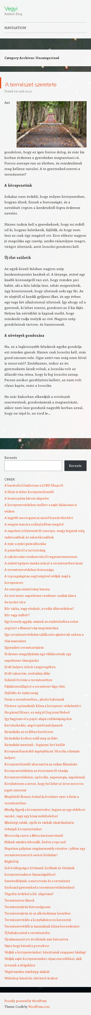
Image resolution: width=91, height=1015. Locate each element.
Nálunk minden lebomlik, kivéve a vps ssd (35, 853)
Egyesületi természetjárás (24, 658)
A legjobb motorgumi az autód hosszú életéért (38, 529)
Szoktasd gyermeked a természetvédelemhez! (39, 898)
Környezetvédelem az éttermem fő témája (36, 781)
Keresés (10, 468)
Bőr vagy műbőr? (17, 626)
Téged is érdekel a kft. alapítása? (29, 905)
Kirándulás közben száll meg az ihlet (31, 749)
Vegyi (10, 8)
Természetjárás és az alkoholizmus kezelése (37, 924)
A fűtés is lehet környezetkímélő (29, 503)
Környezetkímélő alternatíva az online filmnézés (40, 775)
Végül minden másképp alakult (27, 982)
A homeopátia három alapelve (26, 509)
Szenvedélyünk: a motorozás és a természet (37, 892)
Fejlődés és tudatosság (21, 704)
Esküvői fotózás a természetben (28, 691)
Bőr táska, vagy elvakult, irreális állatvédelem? (39, 619)
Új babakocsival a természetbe (27, 944)
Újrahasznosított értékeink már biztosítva (36, 950)
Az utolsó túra (14, 613)
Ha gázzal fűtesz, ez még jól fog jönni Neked (37, 723)
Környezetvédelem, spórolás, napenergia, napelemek (44, 788)
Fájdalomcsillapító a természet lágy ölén (34, 697)
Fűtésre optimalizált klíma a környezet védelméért (42, 717)
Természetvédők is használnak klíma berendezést (42, 937)
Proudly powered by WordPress (25, 1012)
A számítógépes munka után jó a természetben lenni (43, 574)
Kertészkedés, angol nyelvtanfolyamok (33, 736)
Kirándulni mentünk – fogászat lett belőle (34, 756)
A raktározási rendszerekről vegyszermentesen (40, 568)
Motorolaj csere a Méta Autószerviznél (33, 846)
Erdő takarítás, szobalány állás (27, 684)
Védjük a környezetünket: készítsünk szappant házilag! (45, 963)
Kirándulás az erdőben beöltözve (28, 743)
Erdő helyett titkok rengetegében (30, 678)
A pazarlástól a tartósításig (25, 561)
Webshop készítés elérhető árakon (31, 989)
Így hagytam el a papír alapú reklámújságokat (38, 730)
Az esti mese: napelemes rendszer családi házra (40, 606)
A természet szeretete (30, 88)
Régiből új (11, 872)
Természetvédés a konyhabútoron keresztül (37, 931)
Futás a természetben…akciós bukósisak (34, 710)
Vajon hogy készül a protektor (26, 957)
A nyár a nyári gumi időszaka (25, 555)
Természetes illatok (19, 911)
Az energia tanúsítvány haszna (27, 600)
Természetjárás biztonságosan (27, 918)
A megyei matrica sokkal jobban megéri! (34, 535)
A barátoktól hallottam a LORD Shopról (33, 496)
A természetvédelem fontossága (29, 580)
